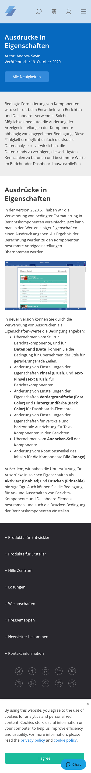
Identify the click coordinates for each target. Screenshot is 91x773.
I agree (44, 758)
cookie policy (65, 740)
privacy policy (33, 740)
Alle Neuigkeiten (27, 76)
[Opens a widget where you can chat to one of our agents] (73, 765)
